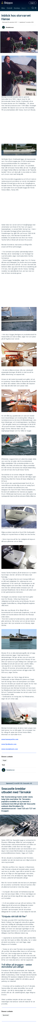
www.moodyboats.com (9, 749)
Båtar (3, 8)
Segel (4, 760)
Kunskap (17, 8)
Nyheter (30, 8)
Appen (24, 8)
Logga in (32, 2)
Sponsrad (5, 1015)
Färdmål (9, 8)
